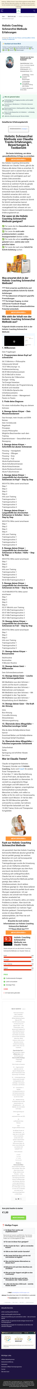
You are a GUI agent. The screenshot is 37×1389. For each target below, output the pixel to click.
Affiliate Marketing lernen (8, 1359)
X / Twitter (18, 1158)
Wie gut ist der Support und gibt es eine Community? (19, 1273)
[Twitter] (21, 1199)
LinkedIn (18, 1154)
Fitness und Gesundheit (24, 38)
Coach (21, 769)
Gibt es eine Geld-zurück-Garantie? (17, 1251)
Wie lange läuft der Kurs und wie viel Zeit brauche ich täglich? (18, 1256)
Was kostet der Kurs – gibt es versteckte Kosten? (19, 1246)
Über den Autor (5, 1371)
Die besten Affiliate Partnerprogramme (11, 1366)
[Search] (34, 10)
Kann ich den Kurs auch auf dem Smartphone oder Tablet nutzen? (16, 1279)
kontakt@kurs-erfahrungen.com (20, 1292)
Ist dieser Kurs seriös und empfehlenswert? (14, 1231)
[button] (18, 1231)
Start (3, 16)
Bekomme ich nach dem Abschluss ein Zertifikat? (18, 1267)
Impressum (4, 1364)
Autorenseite (18, 1160)
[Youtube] (18, 1199)
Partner (3, 1369)
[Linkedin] (16, 1199)
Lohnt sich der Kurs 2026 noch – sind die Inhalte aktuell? (19, 1284)
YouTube (18, 1156)
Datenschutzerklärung (7, 1362)
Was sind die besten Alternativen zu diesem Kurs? (17, 1262)
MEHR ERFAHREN (18, 1217)
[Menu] (2, 10)
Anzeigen (24, 128)
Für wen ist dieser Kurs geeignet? (16, 1242)
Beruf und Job (11, 16)
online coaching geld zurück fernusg (10, 1314)
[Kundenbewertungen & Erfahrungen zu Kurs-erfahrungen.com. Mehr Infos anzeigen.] (18, 1332)
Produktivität (11, 39)
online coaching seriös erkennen (9, 1312)
